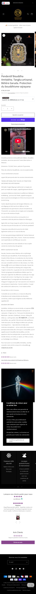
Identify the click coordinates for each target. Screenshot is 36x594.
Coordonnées (31, 587)
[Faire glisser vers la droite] (22, 71)
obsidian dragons (11, 582)
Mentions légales (26, 590)
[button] (3, 14)
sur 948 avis (16, 499)
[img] (18, 496)
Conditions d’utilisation (9, 587)
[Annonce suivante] (33, 3)
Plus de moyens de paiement (18, 124)
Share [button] (4, 353)
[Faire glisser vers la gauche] (14, 71)
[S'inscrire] (27, 562)
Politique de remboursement (13, 584)
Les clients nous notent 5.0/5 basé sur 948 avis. (15, 360)
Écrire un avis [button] (18, 542)
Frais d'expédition (11, 92)
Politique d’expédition (21, 587)
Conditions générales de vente (16, 440)
